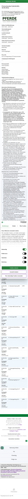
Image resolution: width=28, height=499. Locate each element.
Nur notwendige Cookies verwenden (14, 275)
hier (18, 435)
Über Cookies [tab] (23, 226)
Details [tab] (14, 226)
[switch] (24, 254)
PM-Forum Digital (12, 472)
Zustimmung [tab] (5, 226)
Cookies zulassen (14, 268)
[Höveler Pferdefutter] (14, 490)
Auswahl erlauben (14, 271)
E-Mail (20, 424)
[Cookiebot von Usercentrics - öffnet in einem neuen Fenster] (20, 222)
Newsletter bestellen (14, 439)
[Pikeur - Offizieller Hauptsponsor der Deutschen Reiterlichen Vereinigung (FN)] (14, 483)
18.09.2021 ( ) (4, 286)
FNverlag (12, 470)
